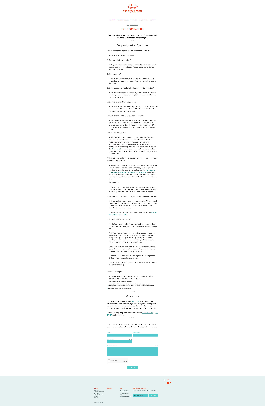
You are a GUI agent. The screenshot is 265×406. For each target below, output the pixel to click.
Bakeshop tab (116, 149)
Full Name (109, 332)
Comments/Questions (132, 345)
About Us (153, 20)
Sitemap (96, 397)
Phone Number (136, 332)
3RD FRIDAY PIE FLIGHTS (123, 20)
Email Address (119, 339)
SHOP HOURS (134, 20)
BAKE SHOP (112, 20)
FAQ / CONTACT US (143, 20)
